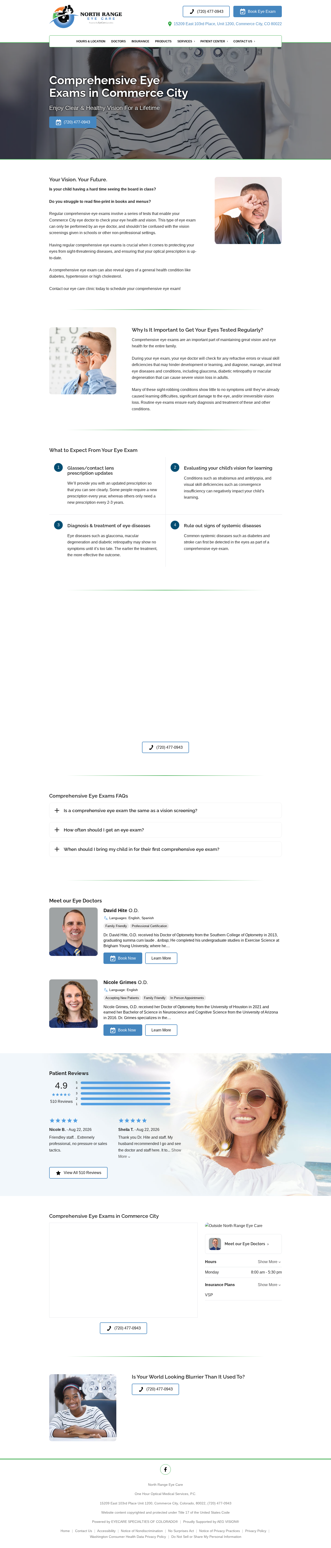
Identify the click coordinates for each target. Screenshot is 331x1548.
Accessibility (106, 1531)
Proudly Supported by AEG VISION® (211, 1522)
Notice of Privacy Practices (219, 1531)
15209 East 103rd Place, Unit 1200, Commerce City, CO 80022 (227, 24)
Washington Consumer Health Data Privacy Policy (128, 1537)
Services (184, 41)
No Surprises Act (181, 1531)
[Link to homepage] (97, 16)
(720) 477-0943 (219, 1503)
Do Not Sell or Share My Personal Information (206, 1537)
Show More (267, 1262)
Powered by (135, 1522)
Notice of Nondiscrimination (142, 1531)
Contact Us (242, 41)
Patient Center (212, 41)
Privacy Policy (255, 1531)
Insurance (140, 41)
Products (163, 41)
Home (65, 1531)
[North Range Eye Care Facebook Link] (165, 1469)
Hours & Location (90, 41)
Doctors (118, 41)
